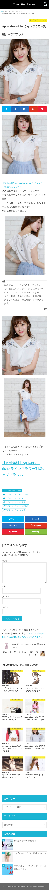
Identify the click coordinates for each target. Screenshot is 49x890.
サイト (5, 607)
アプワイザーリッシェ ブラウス (16, 494)
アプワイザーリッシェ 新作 (15, 502)
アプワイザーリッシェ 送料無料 (16, 506)
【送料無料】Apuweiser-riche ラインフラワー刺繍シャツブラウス (24, 469)
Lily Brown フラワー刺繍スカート (30, 853)
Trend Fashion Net (24, 4)
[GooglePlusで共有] (33, 109)
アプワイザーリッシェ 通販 (15, 510)
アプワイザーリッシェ (13, 490)
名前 (4, 586)
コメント (6, 561)
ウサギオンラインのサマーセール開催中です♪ (30, 868)
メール (5, 597)
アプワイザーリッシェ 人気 (15, 498)
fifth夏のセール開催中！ (25, 840)
